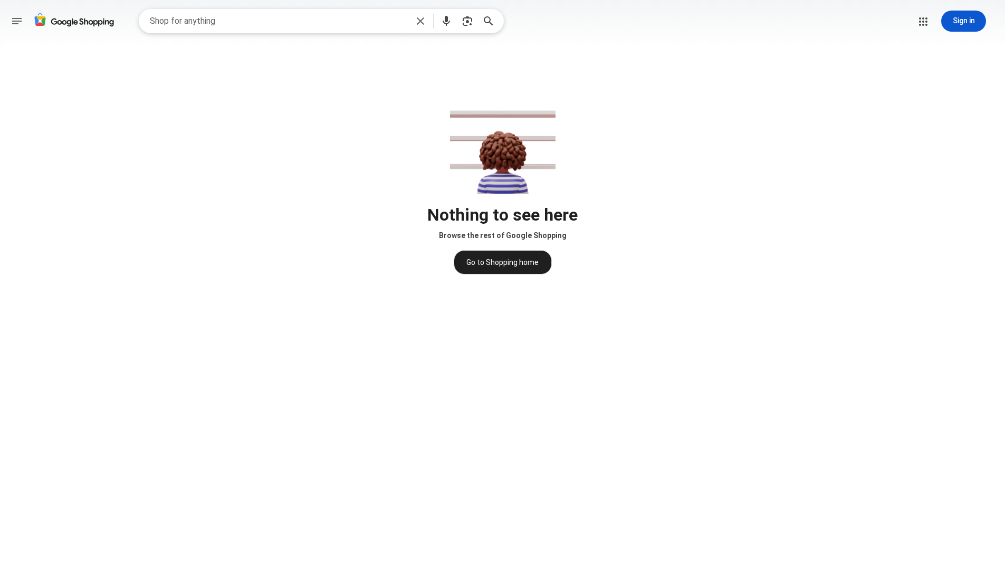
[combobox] (279, 21)
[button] (420, 21)
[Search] (491, 21)
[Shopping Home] (74, 21)
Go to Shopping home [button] (502, 262)
